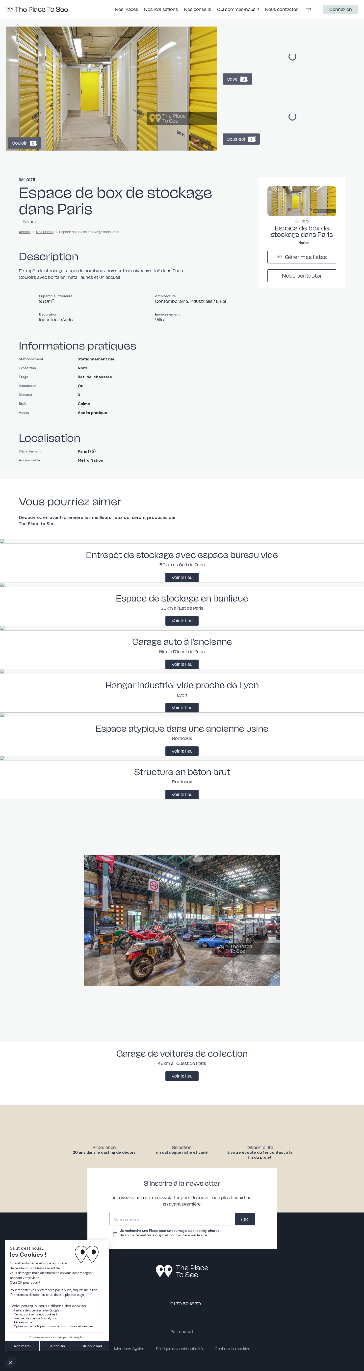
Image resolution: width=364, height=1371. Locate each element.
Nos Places (44, 232)
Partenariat (182, 1332)
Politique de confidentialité (179, 1348)
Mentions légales (129, 1348)
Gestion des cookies (232, 1348)
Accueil (24, 232)
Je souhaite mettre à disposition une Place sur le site (163, 1235)
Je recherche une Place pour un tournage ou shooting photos (169, 1230)
